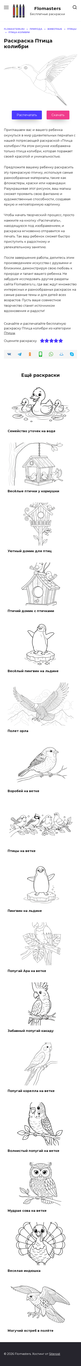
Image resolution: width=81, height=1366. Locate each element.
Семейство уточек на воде (31, 431)
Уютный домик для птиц (30, 551)
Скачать (58, 115)
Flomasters (47, 8)
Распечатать (27, 115)
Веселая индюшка (24, 1270)
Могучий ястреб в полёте (30, 1331)
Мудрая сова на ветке (27, 1211)
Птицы (9, 333)
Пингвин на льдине (25, 911)
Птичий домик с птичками (31, 611)
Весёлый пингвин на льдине (33, 671)
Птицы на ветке (22, 851)
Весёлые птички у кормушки (33, 491)
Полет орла (18, 731)
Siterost (54, 1354)
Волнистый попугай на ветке (33, 1151)
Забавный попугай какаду (31, 1031)
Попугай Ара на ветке (27, 971)
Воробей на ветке (23, 791)
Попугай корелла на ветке (31, 1091)
